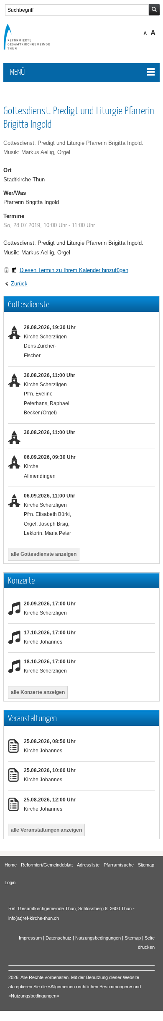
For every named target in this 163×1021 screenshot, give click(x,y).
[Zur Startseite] (32, 47)
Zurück (19, 283)
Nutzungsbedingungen (98, 937)
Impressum (30, 937)
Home (11, 864)
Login (10, 882)
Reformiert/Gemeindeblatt (47, 864)
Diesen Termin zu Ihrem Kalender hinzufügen (74, 270)
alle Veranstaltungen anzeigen (46, 830)
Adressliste (88, 864)
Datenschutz (58, 937)
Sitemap (146, 864)
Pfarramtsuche (119, 864)
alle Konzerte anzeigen (38, 692)
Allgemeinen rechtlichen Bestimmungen (90, 986)
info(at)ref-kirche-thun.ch (33, 918)
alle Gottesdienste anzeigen (43, 554)
